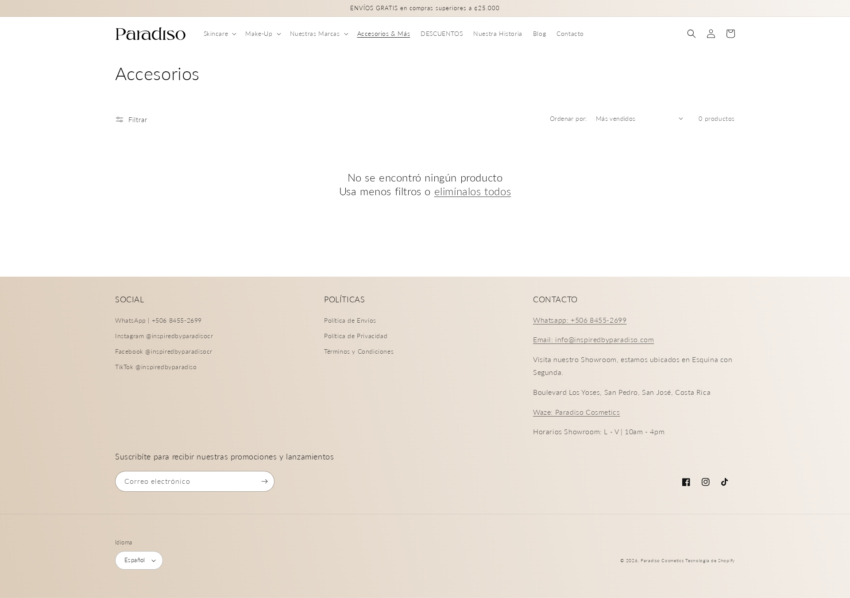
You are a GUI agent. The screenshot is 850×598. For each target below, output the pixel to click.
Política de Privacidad (355, 336)
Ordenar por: (568, 118)
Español (134, 559)
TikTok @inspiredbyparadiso (156, 366)
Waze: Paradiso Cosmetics (576, 412)
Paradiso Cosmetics (662, 560)
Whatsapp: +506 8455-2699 (579, 320)
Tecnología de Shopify (710, 560)
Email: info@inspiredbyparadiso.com (593, 339)
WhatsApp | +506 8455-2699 (158, 320)
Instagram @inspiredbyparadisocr (164, 336)
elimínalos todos (472, 191)
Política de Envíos (350, 320)
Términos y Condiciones (359, 351)
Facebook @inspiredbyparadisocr (163, 351)
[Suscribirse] (264, 481)
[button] (219, 33)
